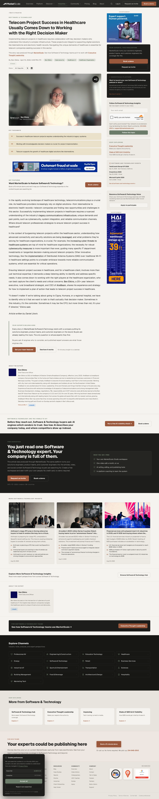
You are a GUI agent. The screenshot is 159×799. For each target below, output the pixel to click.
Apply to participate (128, 205)
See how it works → (115, 94)
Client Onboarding (59, 784)
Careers (91, 778)
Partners (91, 781)
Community (75, 4)
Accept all (24, 781)
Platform (39, 4)
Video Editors (75, 772)
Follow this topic (128, 132)
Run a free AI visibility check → (120, 424)
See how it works (47, 350)
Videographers (75, 775)
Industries (61, 4)
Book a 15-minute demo (109, 744)
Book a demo (93, 185)
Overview (29, 4)
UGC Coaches (75, 778)
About (102, 4)
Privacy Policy (112, 795)
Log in (118, 4)
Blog (94, 4)
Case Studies (57, 772)
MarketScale (39, 53)
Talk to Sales (93, 775)
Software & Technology (20, 17)
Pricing (87, 4)
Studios (56, 778)
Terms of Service (124, 795)
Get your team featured (24, 350)
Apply (73, 784)
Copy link (20, 68)
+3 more (12, 63)
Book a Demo (93, 784)
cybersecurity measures (20, 248)
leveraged (67, 237)
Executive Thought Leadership (121, 146)
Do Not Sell (133, 795)
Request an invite (131, 4)
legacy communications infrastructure (57, 215)
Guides (73, 781)
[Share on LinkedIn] (31, 68)
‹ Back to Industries (15, 13)
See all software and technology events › (122, 183)
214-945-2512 (133, 750)
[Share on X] (27, 68)
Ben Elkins (69, 281)
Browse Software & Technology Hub (134, 575)
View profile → (22, 405)
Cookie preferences (144, 795)
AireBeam (61, 285)
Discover (49, 4)
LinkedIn (31, 405)
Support (91, 787)
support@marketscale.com (124, 128)
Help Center (57, 787)
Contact (91, 772)
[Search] (111, 4)
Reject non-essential (24, 787)
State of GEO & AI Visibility (119, 152)
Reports (56, 775)
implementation (36, 256)
